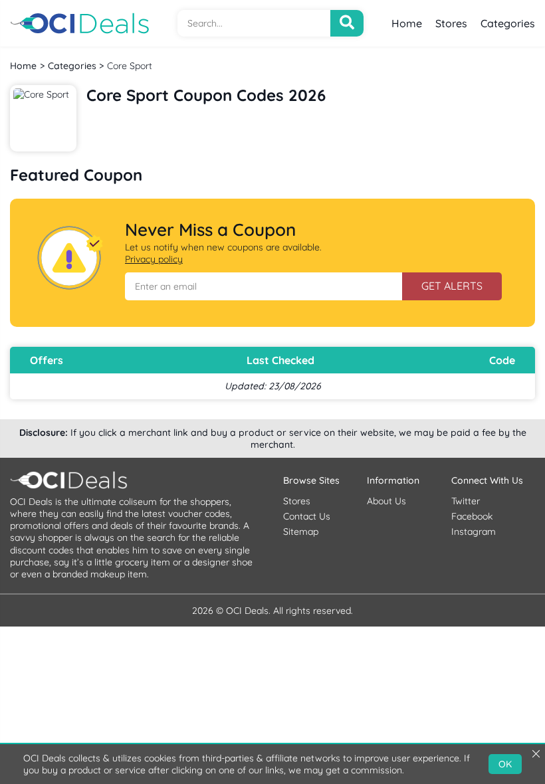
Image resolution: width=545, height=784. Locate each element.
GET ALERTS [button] (452, 285)
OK (505, 764)
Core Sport (129, 66)
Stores (451, 23)
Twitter (465, 501)
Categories (508, 23)
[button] (263, 286)
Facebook (471, 516)
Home (406, 23)
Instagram (473, 532)
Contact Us (306, 516)
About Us (386, 501)
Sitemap (300, 532)
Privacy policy (154, 259)
